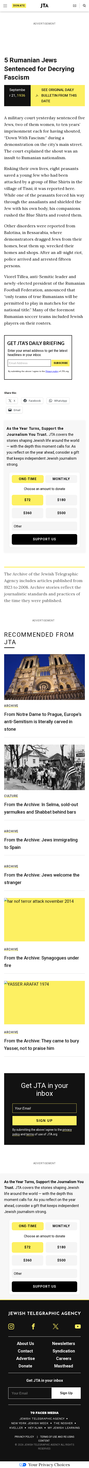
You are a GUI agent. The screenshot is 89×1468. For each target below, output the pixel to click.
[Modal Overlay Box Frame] (44, 734)
